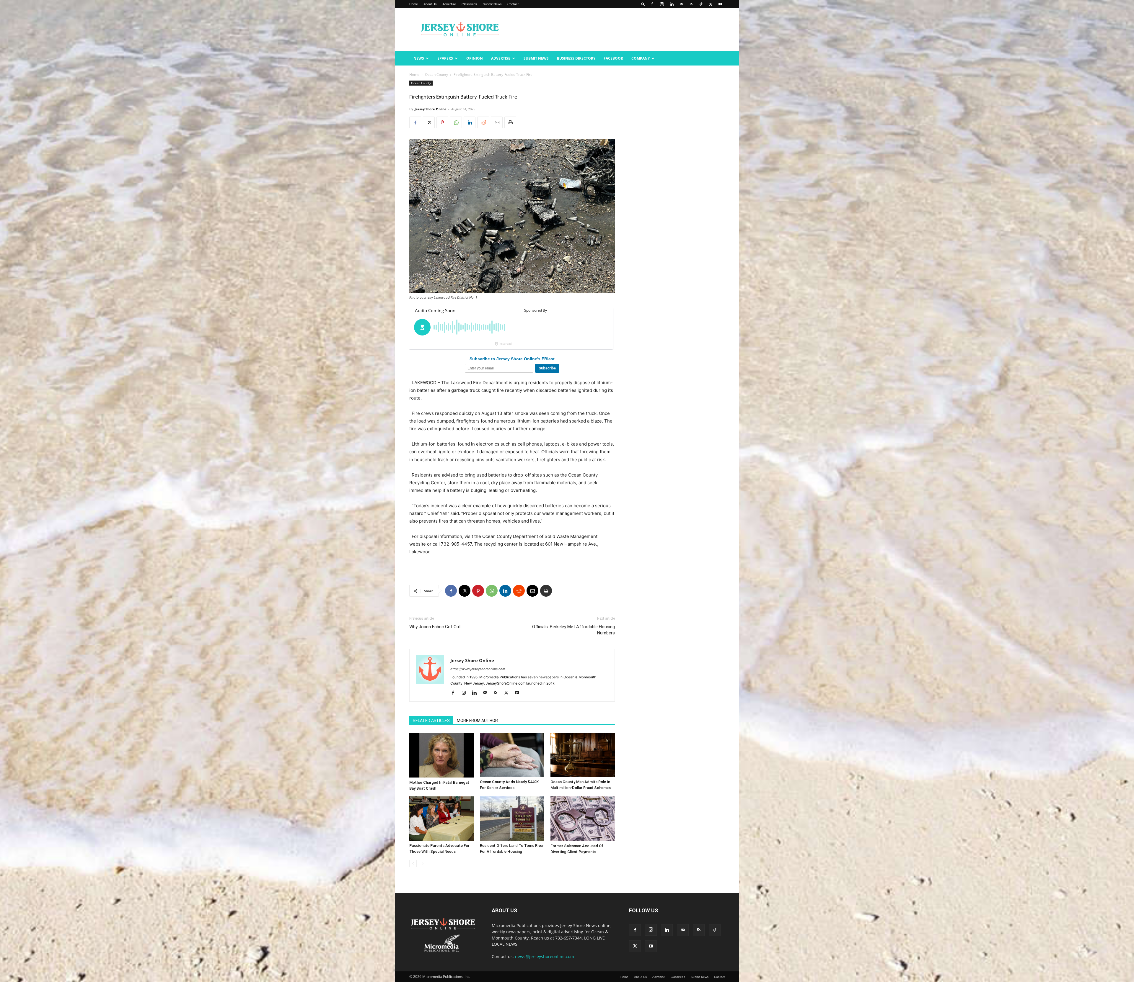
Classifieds (469, 4)
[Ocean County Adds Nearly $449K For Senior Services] (512, 755)
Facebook (613, 58)
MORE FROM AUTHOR (477, 720)
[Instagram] (661, 4)
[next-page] (422, 863)
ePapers (445, 58)
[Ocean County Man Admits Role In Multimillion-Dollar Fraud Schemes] (582, 755)
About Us (430, 4)
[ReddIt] (483, 122)
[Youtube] (720, 4)
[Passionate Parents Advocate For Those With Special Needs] (441, 818)
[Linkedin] (671, 4)
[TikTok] (700, 4)
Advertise (449, 4)
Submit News (492, 4)
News (418, 58)
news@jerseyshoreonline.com (544, 956)
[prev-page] (413, 863)
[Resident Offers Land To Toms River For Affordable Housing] (512, 818)
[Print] (510, 122)
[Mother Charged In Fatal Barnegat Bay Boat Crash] (441, 755)
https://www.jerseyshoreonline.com (477, 669)
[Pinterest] (442, 122)
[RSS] (691, 4)
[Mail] (681, 4)
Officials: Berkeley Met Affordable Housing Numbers (573, 630)
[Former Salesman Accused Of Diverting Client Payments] (582, 818)
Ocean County (436, 74)
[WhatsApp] (456, 122)
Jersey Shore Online (431, 109)
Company (640, 58)
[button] (643, 4)
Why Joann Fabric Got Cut (435, 626)
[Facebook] (652, 4)
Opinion (474, 58)
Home (413, 4)
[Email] (497, 122)
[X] (710, 4)
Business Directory (576, 58)
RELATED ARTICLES (431, 720)
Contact (513, 4)
